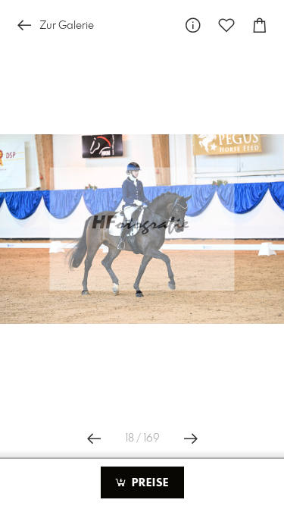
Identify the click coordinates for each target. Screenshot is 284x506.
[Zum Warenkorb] (260, 25)
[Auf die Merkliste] (226, 25)
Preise (148, 483)
